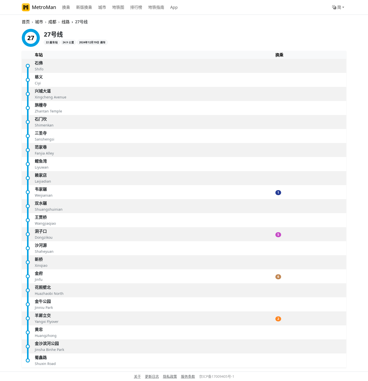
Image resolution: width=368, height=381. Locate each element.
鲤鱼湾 (41, 161)
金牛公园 (43, 301)
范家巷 (41, 147)
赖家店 (41, 175)
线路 (66, 22)
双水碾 (41, 203)
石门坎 (41, 119)
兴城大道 (43, 91)
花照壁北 (43, 287)
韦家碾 (41, 189)
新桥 (39, 259)
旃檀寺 (41, 105)
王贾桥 (41, 217)
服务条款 (188, 376)
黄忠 (39, 329)
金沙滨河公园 (47, 343)
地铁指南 (156, 7)
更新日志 (152, 376)
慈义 (39, 77)
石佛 (39, 63)
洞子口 (41, 231)
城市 (102, 7)
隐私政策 (170, 376)
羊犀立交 (43, 315)
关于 (137, 376)
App (174, 7)
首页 (26, 22)
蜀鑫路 (41, 357)
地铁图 (118, 7)
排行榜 (136, 7)
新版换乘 (84, 7)
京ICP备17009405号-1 (216, 376)
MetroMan (44, 7)
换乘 (66, 7)
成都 (52, 22)
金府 (39, 273)
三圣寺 (41, 133)
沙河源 (41, 245)
